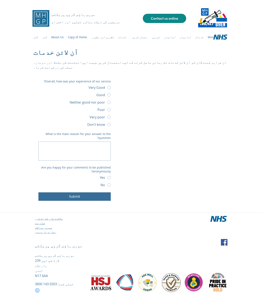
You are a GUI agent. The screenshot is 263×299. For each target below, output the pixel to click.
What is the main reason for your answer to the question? (78, 136)
